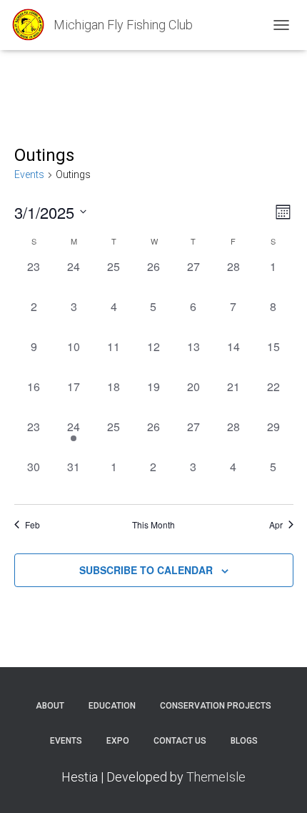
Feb (32, 525)
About (50, 706)
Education (112, 706)
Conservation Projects (215, 706)
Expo (117, 741)
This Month (153, 525)
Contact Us (180, 741)
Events (29, 174)
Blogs (244, 741)
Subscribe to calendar (146, 570)
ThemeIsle (216, 776)
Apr (276, 525)
